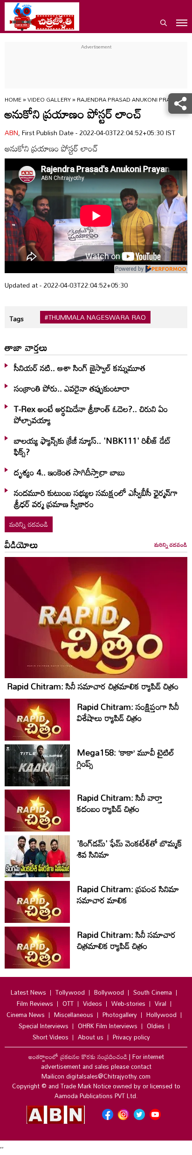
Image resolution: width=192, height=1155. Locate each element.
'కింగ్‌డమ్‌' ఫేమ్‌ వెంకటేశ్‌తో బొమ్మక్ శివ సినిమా (129, 849)
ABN (11, 132)
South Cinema (152, 992)
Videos (92, 1003)
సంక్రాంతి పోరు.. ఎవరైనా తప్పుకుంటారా (72, 388)
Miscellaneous (73, 1015)
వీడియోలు (21, 544)
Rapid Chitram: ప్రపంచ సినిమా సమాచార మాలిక (128, 894)
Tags (16, 318)
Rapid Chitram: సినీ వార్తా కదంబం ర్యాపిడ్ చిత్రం (120, 803)
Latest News (28, 992)
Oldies (156, 1026)
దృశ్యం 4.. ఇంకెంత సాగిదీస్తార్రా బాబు (69, 472)
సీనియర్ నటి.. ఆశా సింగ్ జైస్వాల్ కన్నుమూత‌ (79, 367)
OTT (68, 1003)
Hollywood (161, 1015)
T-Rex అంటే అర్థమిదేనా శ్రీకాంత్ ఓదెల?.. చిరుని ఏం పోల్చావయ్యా (91, 414)
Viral (160, 1003)
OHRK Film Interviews (107, 1026)
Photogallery (120, 1015)
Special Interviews (44, 1026)
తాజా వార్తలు (26, 347)
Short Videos (51, 1037)
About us (90, 1037)
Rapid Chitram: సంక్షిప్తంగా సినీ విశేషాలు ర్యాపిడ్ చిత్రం (128, 712)
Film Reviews (35, 1003)
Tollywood (70, 992)
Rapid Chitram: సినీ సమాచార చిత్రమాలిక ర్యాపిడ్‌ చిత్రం (92, 686)
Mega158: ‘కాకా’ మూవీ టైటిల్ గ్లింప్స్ (125, 758)
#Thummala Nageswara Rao (95, 317)
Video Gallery (49, 99)
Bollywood (109, 992)
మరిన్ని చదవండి (28, 524)
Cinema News (26, 1015)
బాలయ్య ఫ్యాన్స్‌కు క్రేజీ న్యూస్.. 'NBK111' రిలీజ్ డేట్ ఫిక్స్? (92, 446)
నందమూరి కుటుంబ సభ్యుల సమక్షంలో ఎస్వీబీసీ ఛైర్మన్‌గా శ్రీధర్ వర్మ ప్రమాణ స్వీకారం (96, 498)
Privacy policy (131, 1037)
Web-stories (128, 1003)
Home (13, 99)
